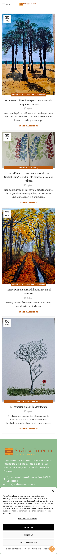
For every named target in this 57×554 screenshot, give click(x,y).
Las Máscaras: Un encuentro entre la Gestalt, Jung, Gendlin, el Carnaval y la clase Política (28, 176)
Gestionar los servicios (27, 518)
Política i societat (28, 168)
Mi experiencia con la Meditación (28, 406)
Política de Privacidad (32, 549)
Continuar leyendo (28, 126)
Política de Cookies (13, 549)
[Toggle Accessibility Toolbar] (52, 549)
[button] (52, 490)
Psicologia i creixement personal (28, 95)
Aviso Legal (47, 549)
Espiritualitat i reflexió (28, 401)
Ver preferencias (28, 542)
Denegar (28, 534)
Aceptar (28, 527)
